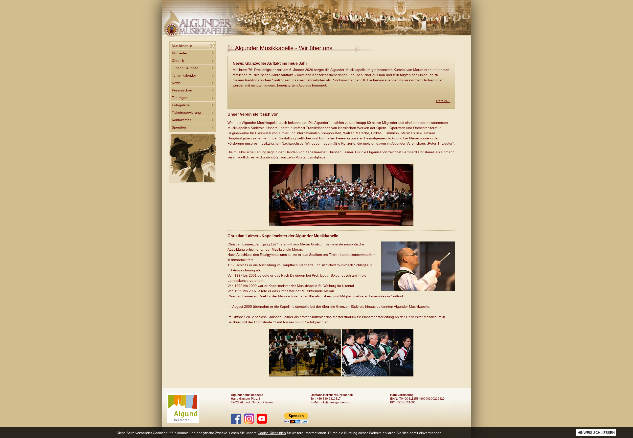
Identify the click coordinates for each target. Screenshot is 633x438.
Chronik (178, 61)
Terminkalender (184, 75)
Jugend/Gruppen (185, 68)
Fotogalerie (181, 105)
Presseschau (182, 90)
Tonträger (179, 98)
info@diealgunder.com (336, 402)
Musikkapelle (182, 46)
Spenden (179, 127)
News (176, 83)
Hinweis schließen (596, 433)
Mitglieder (179, 53)
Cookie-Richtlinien (272, 433)
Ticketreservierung (186, 112)
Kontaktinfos (181, 120)
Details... (443, 101)
